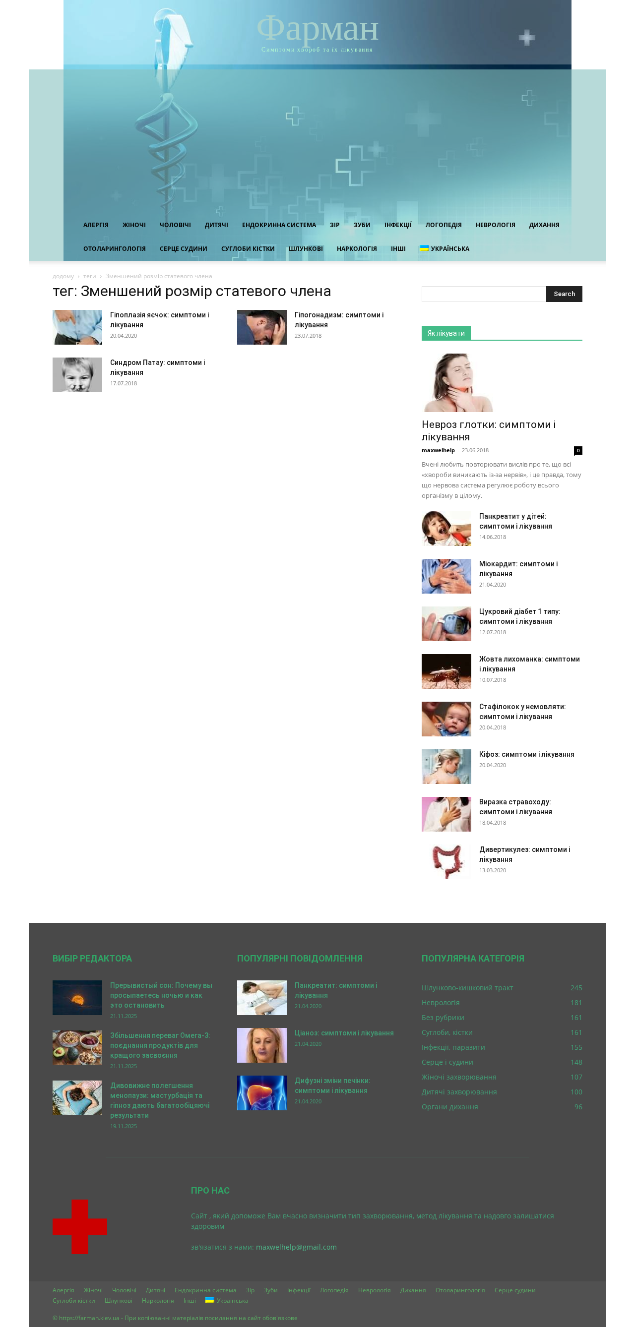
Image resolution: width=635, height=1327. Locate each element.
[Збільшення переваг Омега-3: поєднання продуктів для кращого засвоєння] (77, 1047)
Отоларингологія (114, 248)
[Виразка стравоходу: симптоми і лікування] (446, 814)
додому (63, 276)
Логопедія (444, 225)
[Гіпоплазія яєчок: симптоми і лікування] (77, 327)
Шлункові (306, 248)
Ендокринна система (279, 225)
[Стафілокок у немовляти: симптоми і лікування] (446, 719)
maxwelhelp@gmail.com (296, 1247)
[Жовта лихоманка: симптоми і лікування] (446, 671)
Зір (335, 225)
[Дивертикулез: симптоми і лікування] (446, 861)
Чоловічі (175, 225)
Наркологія (357, 248)
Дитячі (216, 225)
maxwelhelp (438, 450)
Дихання (544, 225)
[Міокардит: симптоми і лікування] (446, 576)
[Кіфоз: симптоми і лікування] (446, 766)
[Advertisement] (317, 138)
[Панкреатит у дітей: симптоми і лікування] (446, 528)
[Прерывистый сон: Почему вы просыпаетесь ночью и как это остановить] (77, 997)
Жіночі (134, 225)
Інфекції (398, 225)
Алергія (96, 225)
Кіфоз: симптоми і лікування (526, 754)
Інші (398, 248)
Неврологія (495, 225)
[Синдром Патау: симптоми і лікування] (77, 375)
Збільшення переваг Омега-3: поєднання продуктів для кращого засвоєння (160, 1045)
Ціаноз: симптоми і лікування (344, 1033)
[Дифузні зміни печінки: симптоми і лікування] (262, 1093)
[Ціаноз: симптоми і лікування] (262, 1045)
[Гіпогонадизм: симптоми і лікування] (262, 327)
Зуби (362, 225)
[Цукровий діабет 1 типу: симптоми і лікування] (446, 623)
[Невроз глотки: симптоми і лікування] (502, 383)
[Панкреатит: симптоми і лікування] (262, 997)
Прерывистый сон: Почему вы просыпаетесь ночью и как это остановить (161, 995)
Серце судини (183, 248)
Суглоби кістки (248, 248)
